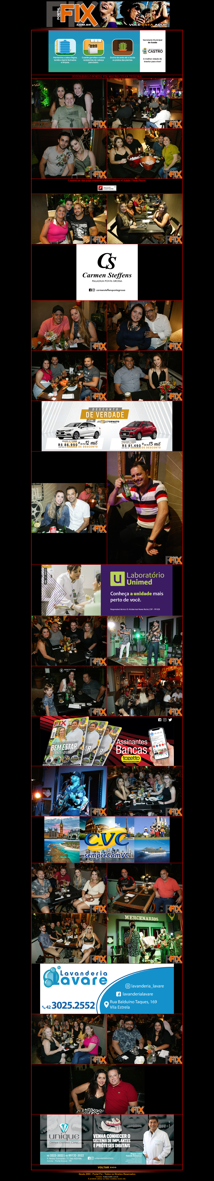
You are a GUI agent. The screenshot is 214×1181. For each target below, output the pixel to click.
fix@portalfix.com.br (110, 1177)
